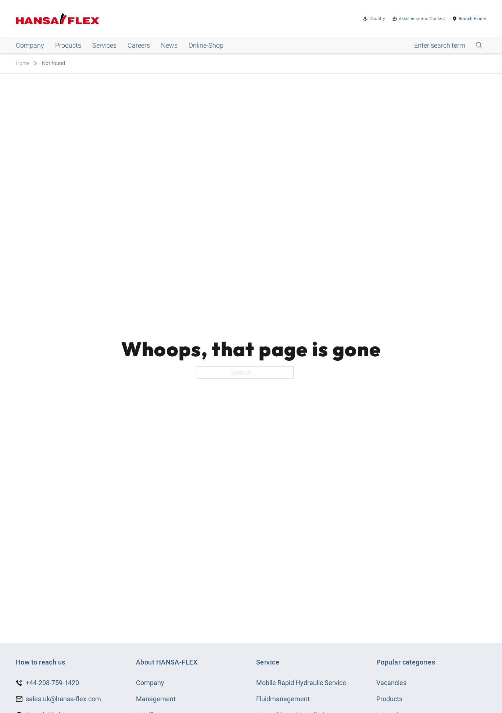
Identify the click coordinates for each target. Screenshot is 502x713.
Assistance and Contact (422, 18)
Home (22, 63)
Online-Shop (206, 45)
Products (68, 45)
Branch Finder (472, 18)
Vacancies (391, 683)
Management (156, 699)
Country (377, 18)
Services (104, 45)
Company (30, 45)
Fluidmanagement (283, 699)
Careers (139, 45)
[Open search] (448, 45)
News (169, 45)
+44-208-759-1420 (52, 683)
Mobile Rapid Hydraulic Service (301, 683)
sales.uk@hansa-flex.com (63, 699)
